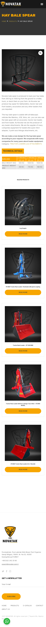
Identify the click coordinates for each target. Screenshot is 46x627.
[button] (40, 53)
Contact (39, 605)
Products (15, 605)
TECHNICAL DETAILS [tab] (12, 151)
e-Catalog (27, 605)
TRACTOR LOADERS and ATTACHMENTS (26, 144)
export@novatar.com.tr (10, 564)
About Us (6, 609)
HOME (4, 605)
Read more (23, 234)
